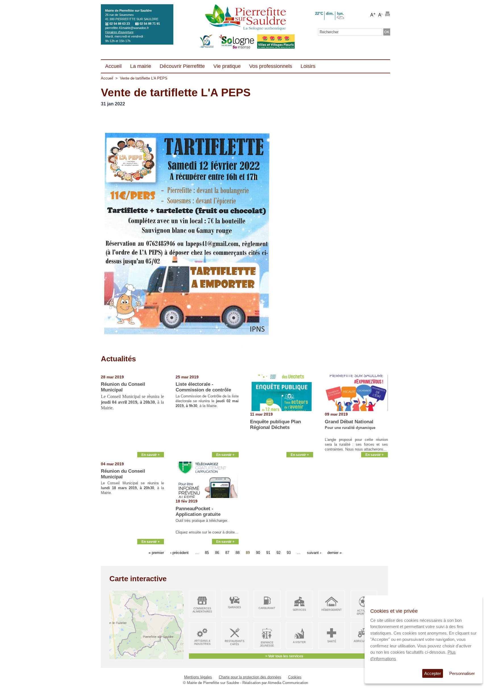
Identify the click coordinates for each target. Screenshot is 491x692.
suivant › (314, 553)
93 (289, 553)
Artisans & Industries (202, 642)
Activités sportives (364, 612)
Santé (331, 641)
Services (299, 609)
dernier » (334, 553)
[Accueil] (245, 18)
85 (207, 553)
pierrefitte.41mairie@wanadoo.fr (127, 28)
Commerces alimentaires (202, 610)
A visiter (299, 642)
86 (217, 553)
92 (278, 553)
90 (258, 553)
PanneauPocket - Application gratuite (198, 511)
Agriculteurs (364, 641)
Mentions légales (198, 677)
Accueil (107, 78)
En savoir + (151, 455)
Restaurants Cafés (234, 643)
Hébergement (331, 609)
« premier (156, 553)
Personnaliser (462, 673)
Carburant (267, 608)
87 (227, 553)
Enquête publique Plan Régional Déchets (275, 424)
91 (268, 553)
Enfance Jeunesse (267, 644)
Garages (234, 607)
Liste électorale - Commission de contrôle (203, 387)
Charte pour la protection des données (250, 677)
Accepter (432, 673)
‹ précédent (179, 553)
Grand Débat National (349, 421)
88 (238, 553)
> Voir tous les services (284, 656)
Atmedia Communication (288, 683)
